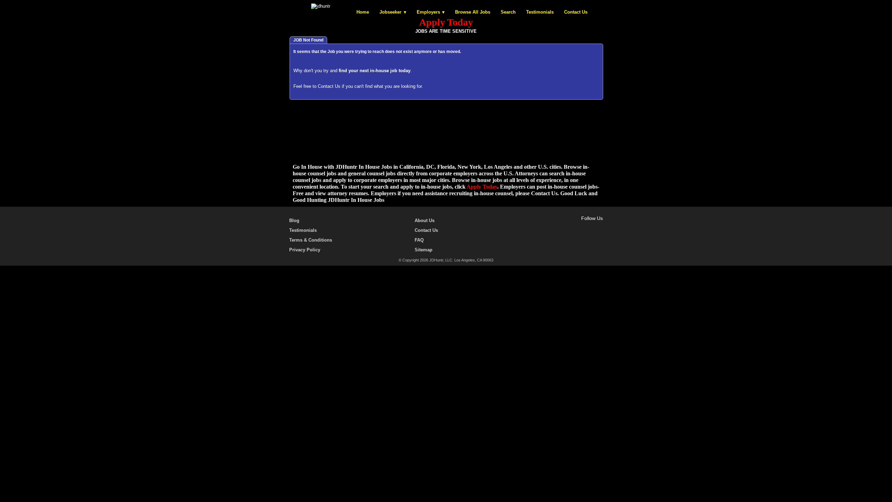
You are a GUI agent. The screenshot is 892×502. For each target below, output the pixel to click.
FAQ (419, 240)
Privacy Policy (304, 249)
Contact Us (575, 12)
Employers (428, 12)
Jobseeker (390, 12)
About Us (425, 220)
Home (362, 12)
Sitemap (423, 249)
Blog (294, 220)
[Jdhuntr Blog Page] (599, 226)
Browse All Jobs (472, 12)
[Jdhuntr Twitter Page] (579, 226)
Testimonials (540, 12)
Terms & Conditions (310, 240)
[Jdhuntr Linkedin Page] (589, 226)
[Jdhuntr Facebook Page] (569, 226)
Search (508, 12)
